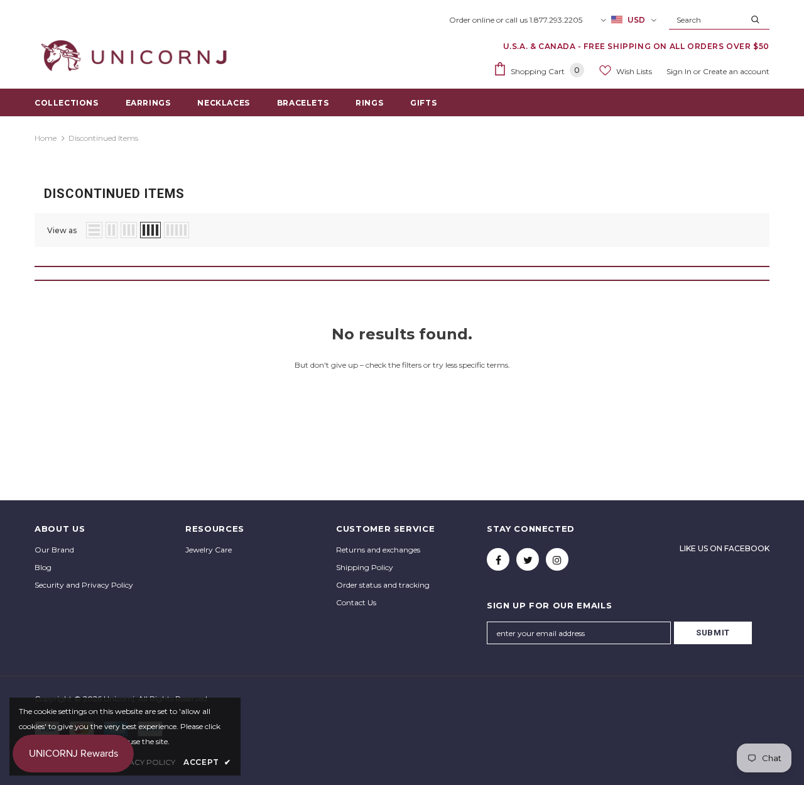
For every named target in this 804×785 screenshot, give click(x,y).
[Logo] (137, 56)
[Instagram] (557, 559)
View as (62, 230)
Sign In (679, 71)
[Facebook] (498, 559)
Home (46, 138)
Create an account (736, 71)
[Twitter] (527, 559)
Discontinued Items (103, 138)
